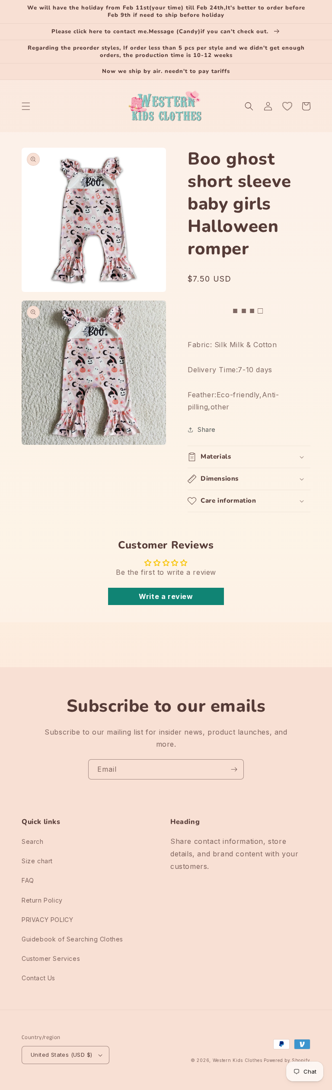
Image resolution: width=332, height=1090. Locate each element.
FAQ (28, 880)
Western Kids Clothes (237, 1060)
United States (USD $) (61, 1054)
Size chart (37, 861)
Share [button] (207, 429)
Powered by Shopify (287, 1060)
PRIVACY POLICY (47, 919)
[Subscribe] (233, 769)
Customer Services (51, 958)
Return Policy (42, 900)
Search (33, 841)
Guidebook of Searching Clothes (72, 939)
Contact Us (38, 978)
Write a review (166, 596)
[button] (25, 106)
